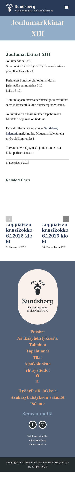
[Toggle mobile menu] (67, 7)
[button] (9, 219)
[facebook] (33, 425)
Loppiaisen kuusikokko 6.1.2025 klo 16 (55, 233)
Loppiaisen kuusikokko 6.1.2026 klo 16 (19, 233)
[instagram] (43, 425)
